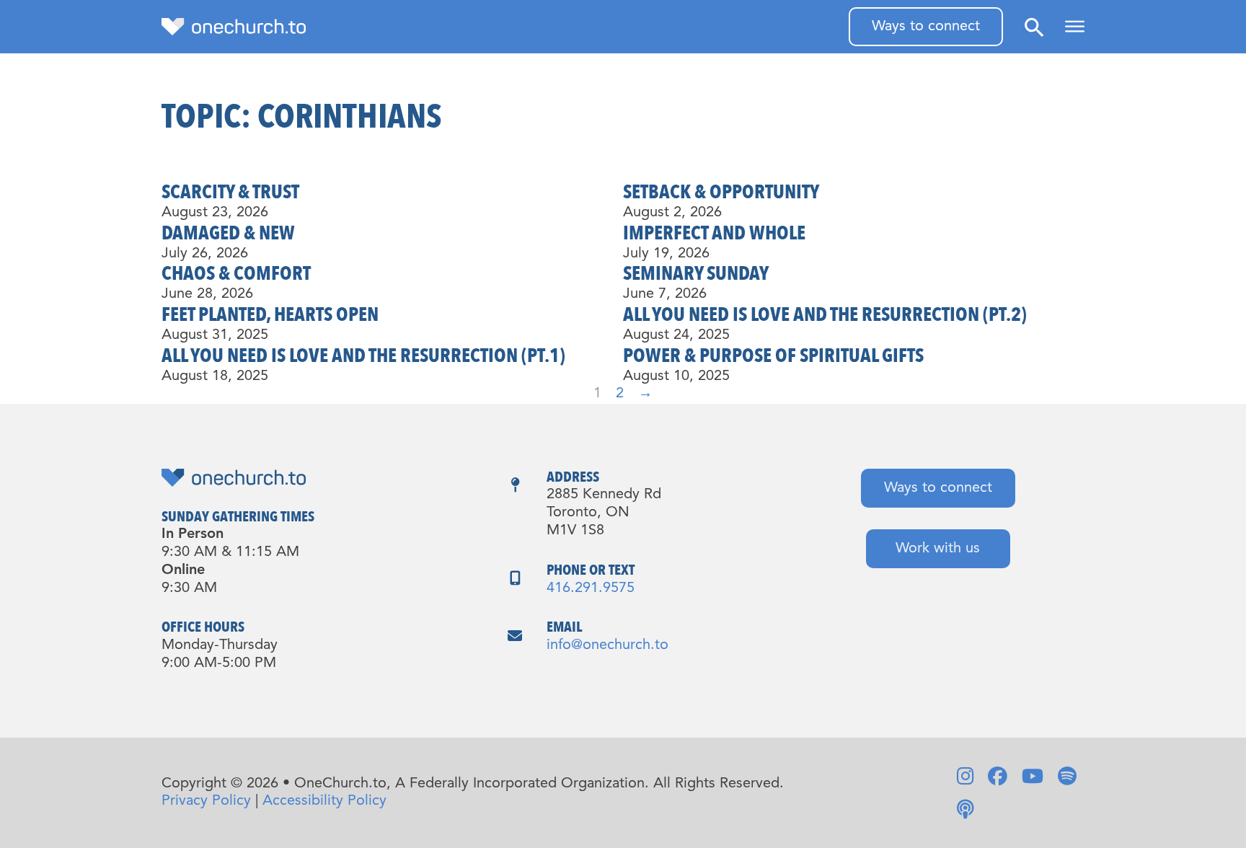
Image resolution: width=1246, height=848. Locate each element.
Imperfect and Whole (714, 233)
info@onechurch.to (607, 645)
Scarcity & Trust (230, 192)
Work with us (938, 549)
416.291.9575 (591, 588)
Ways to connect (926, 26)
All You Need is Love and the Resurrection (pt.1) (363, 356)
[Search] (1034, 27)
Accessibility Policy (324, 801)
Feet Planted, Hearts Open (270, 314)
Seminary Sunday (696, 273)
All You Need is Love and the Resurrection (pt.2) (825, 314)
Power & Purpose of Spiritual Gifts (773, 356)
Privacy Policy (206, 801)
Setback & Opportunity (721, 192)
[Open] (1074, 27)
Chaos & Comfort (236, 273)
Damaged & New (228, 233)
